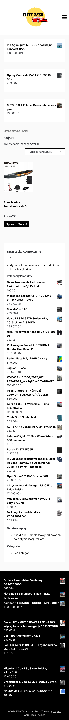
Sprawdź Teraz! (16, 224)
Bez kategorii (22, 553)
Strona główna (12, 130)
